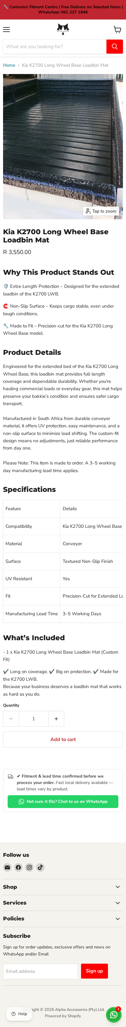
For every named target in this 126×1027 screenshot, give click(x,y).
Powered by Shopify (63, 1016)
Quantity (11, 705)
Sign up (94, 971)
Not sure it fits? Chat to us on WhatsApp (67, 801)
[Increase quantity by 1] (56, 719)
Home (9, 65)
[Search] (114, 47)
